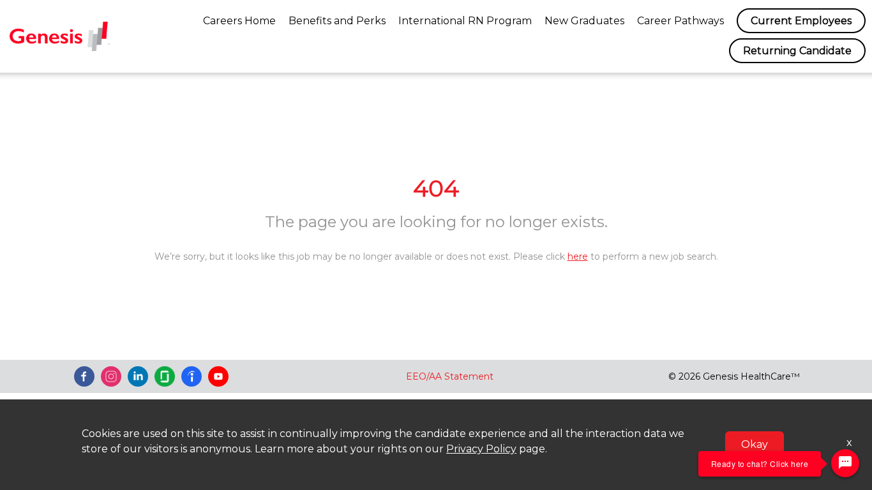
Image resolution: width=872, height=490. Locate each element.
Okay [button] (754, 444)
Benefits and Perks (337, 21)
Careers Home (239, 21)
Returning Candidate (797, 51)
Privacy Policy (481, 449)
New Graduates (584, 21)
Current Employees (801, 21)
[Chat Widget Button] (845, 463)
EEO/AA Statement (449, 376)
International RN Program (465, 21)
